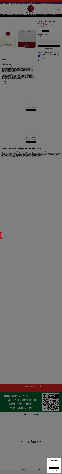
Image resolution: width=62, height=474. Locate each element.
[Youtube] (56, 470)
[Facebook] (51, 470)
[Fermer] (60, 459)
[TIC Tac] (55, 470)
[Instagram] (53, 470)
